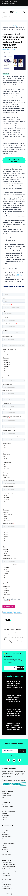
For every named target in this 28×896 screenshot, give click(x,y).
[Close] (26, 438)
